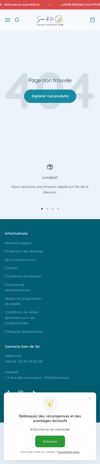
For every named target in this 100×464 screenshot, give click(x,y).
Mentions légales (18, 243)
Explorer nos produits (50, 96)
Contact (11, 268)
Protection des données (24, 251)
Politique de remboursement (18, 287)
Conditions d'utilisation (23, 276)
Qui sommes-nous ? (21, 259)
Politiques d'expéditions (24, 331)
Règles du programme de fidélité (23, 301)
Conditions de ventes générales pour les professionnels (22, 317)
